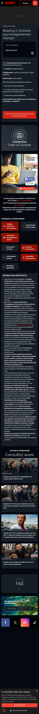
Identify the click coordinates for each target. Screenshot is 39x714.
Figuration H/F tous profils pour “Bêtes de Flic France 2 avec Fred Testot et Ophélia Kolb (18, 563)
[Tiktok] (34, 622)
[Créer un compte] (19, 138)
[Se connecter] (35, 3)
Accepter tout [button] (19, 705)
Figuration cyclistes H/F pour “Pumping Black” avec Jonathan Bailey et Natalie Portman (17, 478)
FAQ (19, 583)
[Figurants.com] (10, 3)
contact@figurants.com (24, 325)
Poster (31, 184)
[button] (19, 710)
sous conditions (19, 205)
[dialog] (19, 701)
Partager (31, 179)
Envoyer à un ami (28, 188)
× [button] (36, 691)
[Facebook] (5, 622)
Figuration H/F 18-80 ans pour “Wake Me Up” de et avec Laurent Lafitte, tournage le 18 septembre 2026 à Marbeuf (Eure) (19, 506)
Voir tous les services (25, 200)
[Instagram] (25, 622)
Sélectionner (12, 608)
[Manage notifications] (3, 710)
